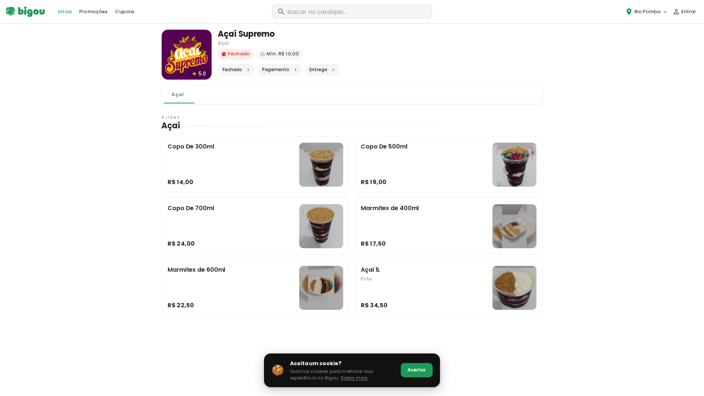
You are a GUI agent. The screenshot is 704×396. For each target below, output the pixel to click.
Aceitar (416, 369)
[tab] (177, 94)
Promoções (93, 11)
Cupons (125, 11)
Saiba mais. (355, 378)
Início (65, 11)
